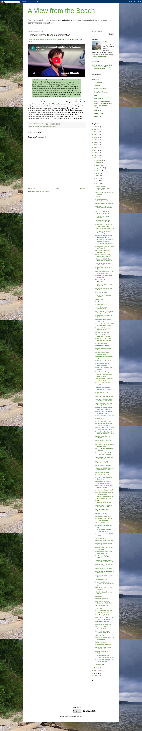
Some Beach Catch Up (102, 346)
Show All (112, 119)
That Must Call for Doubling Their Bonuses (103, 375)
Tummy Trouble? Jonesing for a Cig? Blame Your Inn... (104, 497)
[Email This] (51, 124)
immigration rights (47, 126)
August (98, 170)
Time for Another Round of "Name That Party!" (103, 530)
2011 (96, 673)
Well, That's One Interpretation (104, 396)
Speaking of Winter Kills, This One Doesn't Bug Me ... (104, 221)
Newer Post (31, 188)
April (97, 181)
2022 (96, 137)
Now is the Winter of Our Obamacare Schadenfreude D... (104, 583)
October (98, 165)
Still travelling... (100, 299)
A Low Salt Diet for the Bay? (103, 389)
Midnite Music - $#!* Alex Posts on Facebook (104, 247)
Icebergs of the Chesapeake (103, 465)
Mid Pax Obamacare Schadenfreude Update (103, 501)
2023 (96, 134)
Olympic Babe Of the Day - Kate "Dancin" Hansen (103, 335)
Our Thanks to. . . (100, 538)
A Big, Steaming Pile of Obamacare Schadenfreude (104, 656)
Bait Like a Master (100, 642)
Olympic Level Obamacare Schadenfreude (103, 627)
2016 (96, 153)
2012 (96, 670)
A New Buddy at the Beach (103, 421)
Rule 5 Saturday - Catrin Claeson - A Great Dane (103, 631)
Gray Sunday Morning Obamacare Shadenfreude (104, 602)
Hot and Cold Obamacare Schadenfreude (103, 328)
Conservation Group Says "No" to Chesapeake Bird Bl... (104, 324)
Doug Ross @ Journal (101, 92)
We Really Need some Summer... (102, 216)
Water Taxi (98, 608)
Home (57, 188)
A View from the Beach (61, 10)
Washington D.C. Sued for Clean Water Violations (103, 482)
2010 (96, 676)
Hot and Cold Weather (102, 332)
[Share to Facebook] (57, 124)
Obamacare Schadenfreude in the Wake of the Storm (104, 468)
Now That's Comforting (102, 372)
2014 (96, 158)
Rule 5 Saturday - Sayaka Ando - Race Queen (104, 449)
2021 (96, 140)
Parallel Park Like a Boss (102, 516)
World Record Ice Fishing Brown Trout (103, 320)
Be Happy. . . (99, 596)
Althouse (97, 85)
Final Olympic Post (101, 292)
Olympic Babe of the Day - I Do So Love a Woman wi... (104, 565)
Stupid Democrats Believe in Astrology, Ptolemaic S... (103, 404)
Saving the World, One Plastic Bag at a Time (104, 457)
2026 (96, 127)
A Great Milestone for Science (104, 244)
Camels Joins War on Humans (104, 416)
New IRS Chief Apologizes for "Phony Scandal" (104, 660)
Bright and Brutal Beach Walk (104, 203)
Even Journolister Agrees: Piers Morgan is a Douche (104, 272)
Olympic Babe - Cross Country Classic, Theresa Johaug (104, 428)
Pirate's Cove (98, 113)
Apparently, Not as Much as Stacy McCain (103, 648)
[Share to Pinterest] (59, 124)
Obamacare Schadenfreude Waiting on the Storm (103, 408)
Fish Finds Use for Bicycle (103, 302)
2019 (96, 145)
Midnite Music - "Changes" (103, 645)
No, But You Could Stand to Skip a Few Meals (103, 519)
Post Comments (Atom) (43, 191)
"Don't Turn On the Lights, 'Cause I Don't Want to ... (103, 255)
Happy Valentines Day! (102, 472)
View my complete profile (99, 57)
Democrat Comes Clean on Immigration (103, 276)
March (98, 183)
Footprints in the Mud (101, 599)
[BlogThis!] (53, 124)
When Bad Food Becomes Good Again (103, 264)
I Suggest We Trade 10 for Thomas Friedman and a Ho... (103, 207)
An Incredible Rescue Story (103, 568)
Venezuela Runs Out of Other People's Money (104, 486)
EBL (95, 95)
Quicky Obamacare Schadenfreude (101, 307)
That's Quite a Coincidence (103, 475)
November (99, 163)
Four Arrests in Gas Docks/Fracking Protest (103, 200)
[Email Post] (47, 123)
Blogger (79, 716)
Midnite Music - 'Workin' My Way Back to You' (103, 552)
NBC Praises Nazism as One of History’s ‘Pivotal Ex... (104, 618)
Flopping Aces (98, 98)
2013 (96, 668)
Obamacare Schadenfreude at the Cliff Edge (104, 638)
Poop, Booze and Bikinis (102, 622)
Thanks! (97, 197)
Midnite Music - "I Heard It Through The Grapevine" (103, 339)
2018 (96, 147)
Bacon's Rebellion (100, 89)
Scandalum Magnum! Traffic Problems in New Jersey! (103, 399)
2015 (96, 155)
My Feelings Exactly (101, 343)
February (98, 186)
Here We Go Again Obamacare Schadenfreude (104, 445)
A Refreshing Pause (101, 304)
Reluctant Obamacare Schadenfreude (102, 353)
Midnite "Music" (100, 418)
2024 (96, 132)
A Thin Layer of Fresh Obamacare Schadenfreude (104, 393)
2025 (96, 129)
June (97, 176)
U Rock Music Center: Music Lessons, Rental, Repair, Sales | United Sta (103, 66)
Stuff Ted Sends (100, 635)
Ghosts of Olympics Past (102, 387)
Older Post (82, 188)
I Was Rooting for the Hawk (103, 615)
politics (55, 126)
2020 (96, 142)
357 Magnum (98, 82)
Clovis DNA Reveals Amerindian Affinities (102, 462)
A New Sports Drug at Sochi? (104, 490)
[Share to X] (55, 124)
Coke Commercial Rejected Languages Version (103, 611)
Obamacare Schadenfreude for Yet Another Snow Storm (104, 259)
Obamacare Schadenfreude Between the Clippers (103, 424)
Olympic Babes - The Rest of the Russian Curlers (103, 412)
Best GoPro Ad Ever (101, 513)
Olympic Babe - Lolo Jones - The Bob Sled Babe (103, 506)
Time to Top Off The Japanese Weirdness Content (104, 240)
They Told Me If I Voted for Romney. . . (103, 296)
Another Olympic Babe (102, 605)
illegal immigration (37, 126)
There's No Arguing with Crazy (104, 228)
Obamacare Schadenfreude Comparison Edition (103, 236)
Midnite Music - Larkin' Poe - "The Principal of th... (103, 225)
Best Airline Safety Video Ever (104, 540)
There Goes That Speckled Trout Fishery (103, 232)
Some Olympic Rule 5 (101, 579)
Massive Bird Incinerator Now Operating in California (104, 453)
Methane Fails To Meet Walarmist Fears (102, 364)
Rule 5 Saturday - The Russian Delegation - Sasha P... (104, 312)
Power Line (97, 116)
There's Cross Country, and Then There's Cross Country (104, 432)
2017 (96, 150)
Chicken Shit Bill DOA (101, 523)
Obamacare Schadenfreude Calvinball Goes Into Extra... (104, 560)
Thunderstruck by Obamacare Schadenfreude (104, 379)
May (97, 178)
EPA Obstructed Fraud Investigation (102, 251)
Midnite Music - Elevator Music (104, 361)
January (98, 664)
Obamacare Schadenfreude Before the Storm (103, 544)
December (99, 160)
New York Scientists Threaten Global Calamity (104, 493)
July (97, 173)
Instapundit (97, 110)
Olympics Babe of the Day (103, 624)
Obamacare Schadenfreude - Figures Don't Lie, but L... (104, 212)
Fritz (106, 42)
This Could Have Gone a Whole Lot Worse (102, 189)
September (99, 168)
